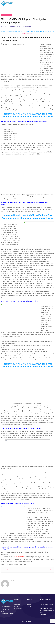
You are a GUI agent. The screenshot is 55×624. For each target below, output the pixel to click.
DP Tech (5, 26)
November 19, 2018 (15, 26)
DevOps (16, 606)
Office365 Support (6, 14)
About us (29, 602)
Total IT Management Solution (46, 608)
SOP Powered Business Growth (47, 602)
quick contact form (19, 557)
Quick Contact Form (28, 34)
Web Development (18, 602)
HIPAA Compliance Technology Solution (46, 605)
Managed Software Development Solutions (47, 611)
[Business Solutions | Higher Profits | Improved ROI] (7, 3)
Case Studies (30, 606)
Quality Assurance (18, 608)
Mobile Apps (17, 604)
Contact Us (29, 604)
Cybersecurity (43, 614)
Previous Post (6, 569)
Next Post (50, 569)
